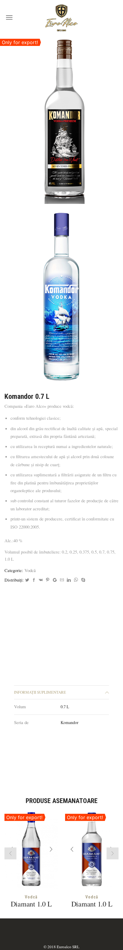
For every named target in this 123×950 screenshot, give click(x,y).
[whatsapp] (76, 580)
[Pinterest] (47, 580)
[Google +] (55, 580)
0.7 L (65, 706)
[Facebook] (33, 580)
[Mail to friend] (62, 580)
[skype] (82, 580)
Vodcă (30, 570)
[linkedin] (68, 580)
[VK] (40, 580)
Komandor (70, 722)
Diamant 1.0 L (31, 903)
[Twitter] (27, 580)
